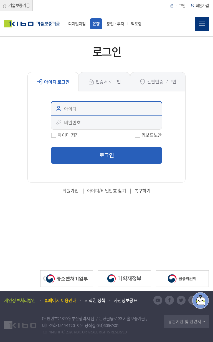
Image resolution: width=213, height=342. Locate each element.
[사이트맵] (202, 24)
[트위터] (181, 300)
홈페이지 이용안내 (60, 300)
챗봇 (200, 300)
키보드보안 (151, 135)
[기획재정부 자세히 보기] (124, 278)
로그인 (180, 5)
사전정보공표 (125, 300)
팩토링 (136, 23)
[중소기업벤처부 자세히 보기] (66, 278)
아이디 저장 (68, 135)
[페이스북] (169, 300)
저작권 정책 (95, 300)
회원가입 (202, 5)
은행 (96, 23)
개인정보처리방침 (20, 300)
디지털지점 (77, 23)
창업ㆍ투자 (115, 23)
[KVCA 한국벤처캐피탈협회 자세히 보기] (182, 278)
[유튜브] (157, 300)
